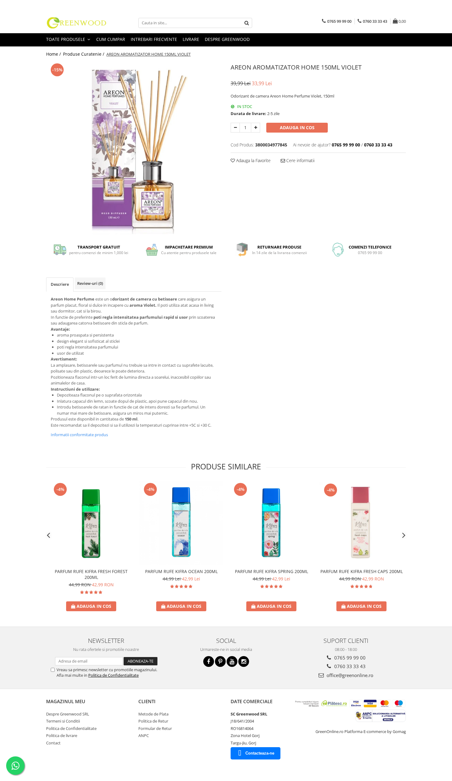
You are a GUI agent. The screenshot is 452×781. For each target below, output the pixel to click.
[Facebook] (208, 661)
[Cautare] (246, 23)
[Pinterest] (220, 661)
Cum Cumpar (110, 39)
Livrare (191, 39)
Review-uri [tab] (90, 283)
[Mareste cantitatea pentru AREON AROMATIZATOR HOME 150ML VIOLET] (255, 128)
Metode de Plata (153, 714)
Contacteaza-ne (259, 753)
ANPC (143, 735)
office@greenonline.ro (349, 675)
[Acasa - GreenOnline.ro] (77, 23)
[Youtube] (232, 661)
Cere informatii (300, 160)
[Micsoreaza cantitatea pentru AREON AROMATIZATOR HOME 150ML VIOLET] (235, 128)
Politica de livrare (61, 735)
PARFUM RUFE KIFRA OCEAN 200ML (181, 571)
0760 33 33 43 (349, 666)
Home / (54, 54)
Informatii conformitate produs (79, 434)
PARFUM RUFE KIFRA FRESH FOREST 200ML (91, 574)
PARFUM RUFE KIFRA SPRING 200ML (271, 571)
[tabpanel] (133, 148)
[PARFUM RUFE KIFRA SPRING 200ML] (271, 523)
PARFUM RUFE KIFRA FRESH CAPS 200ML (361, 571)
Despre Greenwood (227, 39)
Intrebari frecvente (154, 39)
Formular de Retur (155, 728)
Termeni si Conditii (63, 721)
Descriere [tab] (60, 284)
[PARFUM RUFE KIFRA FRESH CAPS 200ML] (361, 523)
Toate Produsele (66, 39)
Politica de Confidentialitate (113, 675)
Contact (53, 743)
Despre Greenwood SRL (67, 714)
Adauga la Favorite (253, 160)
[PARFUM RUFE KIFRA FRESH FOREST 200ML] (91, 523)
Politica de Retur (153, 721)
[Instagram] (243, 661)
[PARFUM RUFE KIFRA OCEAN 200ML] (181, 523)
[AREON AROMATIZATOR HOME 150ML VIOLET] (133, 148)
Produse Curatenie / (84, 54)
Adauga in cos (297, 127)
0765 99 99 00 (349, 658)
